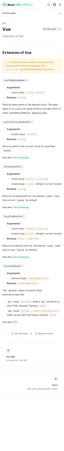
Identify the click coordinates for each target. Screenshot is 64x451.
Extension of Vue (16, 52)
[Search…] (48, 4)
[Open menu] (60, 4)
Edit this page (21, 333)
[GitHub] (54, 4)
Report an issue (45, 333)
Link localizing (21, 157)
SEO (15, 322)
